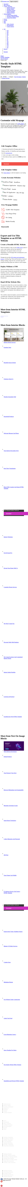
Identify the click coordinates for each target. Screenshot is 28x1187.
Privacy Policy (7, 1105)
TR (7, 42)
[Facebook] (1, 1179)
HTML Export (19, 247)
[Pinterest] (1, 1186)
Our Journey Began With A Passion (12, 1064)
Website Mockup (8, 1176)
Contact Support (10, 26)
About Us (6, 1108)
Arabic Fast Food (8, 1018)
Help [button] (5, 22)
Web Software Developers (10, 751)
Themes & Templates (9, 1133)
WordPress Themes (11, 10)
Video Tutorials (10, 24)
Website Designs (10, 9)
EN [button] (4, 29)
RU (8, 43)
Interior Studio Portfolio (9, 672)
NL (8, 33)
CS (7, 46)
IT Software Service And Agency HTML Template (12, 892)
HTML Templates (11, 12)
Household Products (9, 416)
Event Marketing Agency (10, 1034)
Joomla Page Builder (11, 17)
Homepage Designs (8, 1174)
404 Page (6, 855)
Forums (5, 20)
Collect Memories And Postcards (12, 839)
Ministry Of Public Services (10, 946)
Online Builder (7, 172)
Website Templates (11, 7)
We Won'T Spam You (9, 623)
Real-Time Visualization (10, 468)
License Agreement (8, 1106)
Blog (5, 21)
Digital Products (8, 756)
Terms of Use (7, 1104)
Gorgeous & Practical (9, 696)
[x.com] (1, 1184)
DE (8, 32)
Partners (6, 1109)
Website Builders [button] (7, 14)
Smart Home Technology (10, 820)
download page (9, 153)
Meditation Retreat (8, 982)
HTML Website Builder (12, 15)
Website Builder (8, 1154)
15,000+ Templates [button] (8, 6)
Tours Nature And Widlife (10, 875)
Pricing (5, 19)
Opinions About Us (8, 379)
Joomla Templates (11, 11)
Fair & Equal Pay (8, 553)
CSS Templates (7, 1141)
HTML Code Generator (9, 1162)
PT (7, 40)
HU (8, 44)
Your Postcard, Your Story (10, 773)
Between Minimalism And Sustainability (14, 790)
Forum (5, 1127)
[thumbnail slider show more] (1, 317)
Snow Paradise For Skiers (10, 1050)
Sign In (5, 49)
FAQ (5, 1120)
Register (6, 51)
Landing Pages (7, 1173)
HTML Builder (20, 123)
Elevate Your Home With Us (11, 568)
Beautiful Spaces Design (10, 362)
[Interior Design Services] (14, 341)
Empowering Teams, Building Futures (13, 931)
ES (7, 37)
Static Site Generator (9, 1161)
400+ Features (7, 5)
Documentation (10, 25)
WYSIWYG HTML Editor (10, 1159)
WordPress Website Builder (13, 16)
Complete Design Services (10, 587)
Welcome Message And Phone (11, 433)
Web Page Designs (8, 1172)
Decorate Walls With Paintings (11, 642)
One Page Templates (9, 1145)
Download (6, 4)
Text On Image (18, 76)
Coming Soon (7, 962)
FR (7, 35)
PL (7, 39)
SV (7, 47)
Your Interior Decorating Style (11, 450)
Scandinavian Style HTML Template (13, 716)
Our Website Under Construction (12, 999)
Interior (24, 76)
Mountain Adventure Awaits (11, 805)
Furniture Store (7, 347)
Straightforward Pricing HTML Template (14, 1081)
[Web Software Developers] (14, 750)
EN (8, 30)
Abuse (5, 1111)
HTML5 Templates (8, 1144)
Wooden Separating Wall (10, 396)
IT (7, 36)
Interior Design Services (10, 342)
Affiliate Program (8, 1124)
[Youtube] (1, 1182)
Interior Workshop (8, 537)
